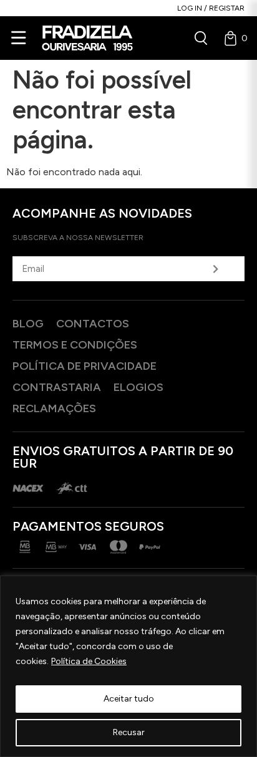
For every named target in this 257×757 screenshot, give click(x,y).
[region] (128, 666)
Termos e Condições (74, 345)
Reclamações (54, 408)
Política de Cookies (89, 661)
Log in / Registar (211, 8)
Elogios (138, 387)
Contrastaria (56, 387)
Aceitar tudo (129, 698)
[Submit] (216, 268)
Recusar (129, 732)
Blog (28, 323)
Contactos (92, 323)
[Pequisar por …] (201, 38)
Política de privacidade (84, 366)
